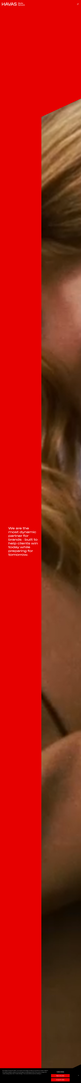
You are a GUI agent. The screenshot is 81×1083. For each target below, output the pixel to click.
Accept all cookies (60, 1079)
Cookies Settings (60, 1071)
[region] (40, 1075)
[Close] (78, 1075)
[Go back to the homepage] (13, 4)
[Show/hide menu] (78, 4)
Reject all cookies (60, 1075)
